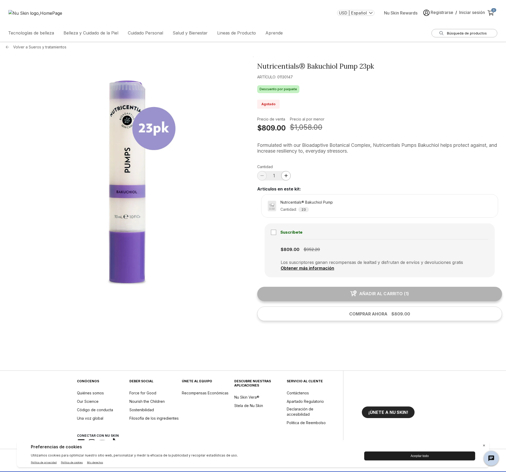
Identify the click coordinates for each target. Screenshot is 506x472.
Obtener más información (307, 268)
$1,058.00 (306, 127)
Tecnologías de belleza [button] (31, 33)
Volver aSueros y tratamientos (39, 47)
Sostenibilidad (141, 410)
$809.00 (271, 128)
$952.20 (312, 249)
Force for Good (142, 393)
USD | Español (353, 13)
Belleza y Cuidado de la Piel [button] (91, 33)
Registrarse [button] (442, 12)
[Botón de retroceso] (8, 47)
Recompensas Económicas (205, 393)
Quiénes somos (90, 393)
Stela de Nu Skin (248, 405)
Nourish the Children (147, 401)
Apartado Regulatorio (305, 401)
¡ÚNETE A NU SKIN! (388, 412)
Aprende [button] (274, 33)
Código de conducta (95, 410)
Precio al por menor (307, 119)
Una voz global (90, 418)
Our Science (88, 401)
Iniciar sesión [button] (472, 12)
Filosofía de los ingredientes (154, 418)
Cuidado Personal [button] (145, 33)
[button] (388, 412)
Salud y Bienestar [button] (190, 33)
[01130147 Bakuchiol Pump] (126, 179)
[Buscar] (441, 33)
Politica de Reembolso (306, 422)
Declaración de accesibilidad (300, 411)
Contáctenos (298, 393)
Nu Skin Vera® (246, 397)
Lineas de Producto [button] (236, 33)
